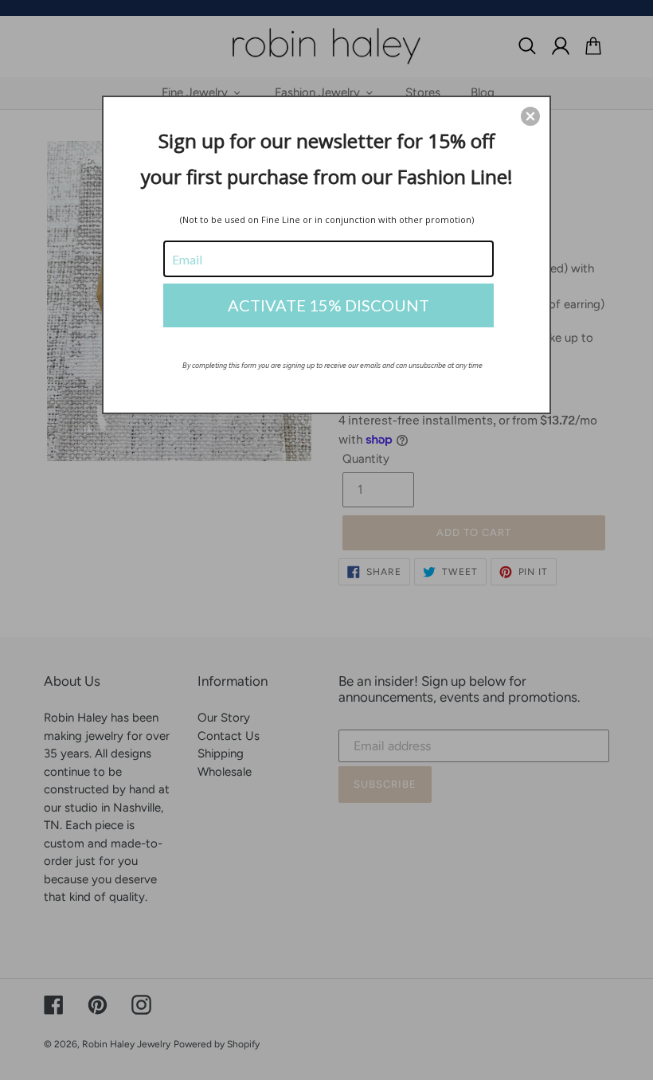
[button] (530, 116)
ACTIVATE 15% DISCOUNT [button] (328, 305)
